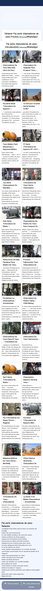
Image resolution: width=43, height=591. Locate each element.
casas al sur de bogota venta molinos (14, 539)
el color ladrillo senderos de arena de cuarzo (17, 535)
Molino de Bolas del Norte (10, 560)
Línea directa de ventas (33, 585)
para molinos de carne (9, 564)
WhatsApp (32, 36)
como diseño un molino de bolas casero (15, 566)
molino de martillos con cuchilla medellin (15, 562)
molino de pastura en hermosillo (12, 557)
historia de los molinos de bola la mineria (15, 541)
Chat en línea (13, 583)
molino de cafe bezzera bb (11, 533)
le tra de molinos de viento (11, 547)
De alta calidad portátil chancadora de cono (17, 545)
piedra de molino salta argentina (13, 574)
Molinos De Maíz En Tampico (11, 568)
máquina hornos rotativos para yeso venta (16, 543)
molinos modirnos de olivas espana (13, 537)
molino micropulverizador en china (13, 555)
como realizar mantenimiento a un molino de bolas (19, 549)
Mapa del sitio (6, 576)
